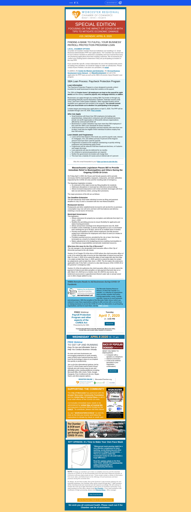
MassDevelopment (99, 73)
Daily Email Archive (95, 494)
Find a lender (96, 110)
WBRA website (103, 306)
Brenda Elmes (101, 490)
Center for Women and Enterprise (91, 71)
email (107, 67)
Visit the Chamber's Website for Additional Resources (95, 500)
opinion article (106, 461)
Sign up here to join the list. (107, 161)
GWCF (70, 409)
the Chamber (99, 488)
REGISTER (109, 323)
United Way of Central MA (92, 405)
